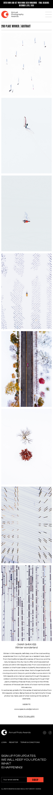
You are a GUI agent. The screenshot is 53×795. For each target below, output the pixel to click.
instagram (44, 732)
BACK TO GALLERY (26, 716)
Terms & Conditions (30, 742)
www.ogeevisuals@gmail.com (26, 709)
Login (4, 742)
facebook (50, 732)
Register (13, 742)
